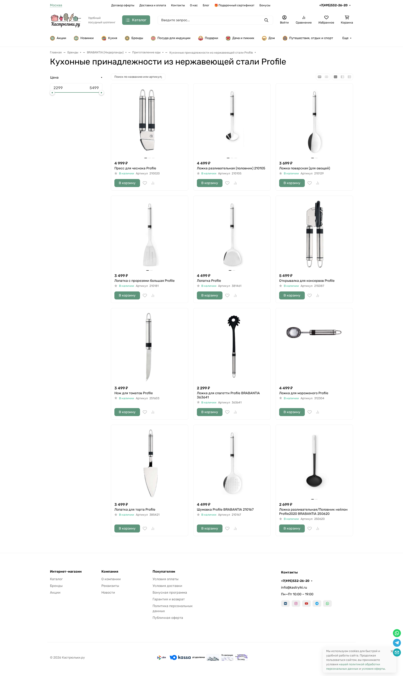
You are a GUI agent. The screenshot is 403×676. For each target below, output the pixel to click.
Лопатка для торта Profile (134, 509)
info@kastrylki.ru (294, 587)
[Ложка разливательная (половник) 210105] (232, 122)
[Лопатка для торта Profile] (149, 463)
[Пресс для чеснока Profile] (149, 122)
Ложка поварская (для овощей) (304, 168)
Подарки (211, 38)
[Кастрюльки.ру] (65, 20)
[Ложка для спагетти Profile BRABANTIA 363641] (232, 347)
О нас (194, 5)
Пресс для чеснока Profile (135, 168)
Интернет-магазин (66, 571)
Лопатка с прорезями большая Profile (144, 281)
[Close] (392, 651)
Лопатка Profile (209, 281)
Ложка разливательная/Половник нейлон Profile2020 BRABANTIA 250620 (313, 511)
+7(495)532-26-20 (333, 5)
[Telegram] (317, 603)
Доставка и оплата (152, 5)
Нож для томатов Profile (133, 393)
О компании (111, 579)
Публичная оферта (168, 618)
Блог (206, 5)
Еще (345, 38)
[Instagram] (296, 603)
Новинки (87, 38)
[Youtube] (306, 603)
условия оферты (373, 669)
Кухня (112, 38)
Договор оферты (122, 5)
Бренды (137, 38)
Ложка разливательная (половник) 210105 (231, 168)
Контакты (178, 5)
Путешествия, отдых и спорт (311, 38)
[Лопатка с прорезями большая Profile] (149, 234)
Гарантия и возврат (169, 599)
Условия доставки (167, 586)
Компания (109, 571)
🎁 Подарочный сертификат (234, 5)
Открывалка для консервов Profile (307, 281)
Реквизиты (110, 586)
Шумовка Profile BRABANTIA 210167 (225, 509)
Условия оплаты (165, 579)
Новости (108, 592)
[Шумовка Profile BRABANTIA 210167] (232, 463)
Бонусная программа (170, 592)
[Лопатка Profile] (232, 234)
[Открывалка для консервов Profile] (314, 234)
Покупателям (164, 571)
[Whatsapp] (327, 603)
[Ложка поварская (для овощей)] (314, 122)
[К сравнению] (153, 183)
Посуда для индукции (173, 38)
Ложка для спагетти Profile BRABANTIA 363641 (228, 395)
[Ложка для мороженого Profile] (314, 347)
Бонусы (264, 5)
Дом (271, 38)
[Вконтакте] (285, 603)
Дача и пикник (243, 38)
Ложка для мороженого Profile (303, 393)
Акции (61, 38)
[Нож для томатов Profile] (149, 347)
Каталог (56, 579)
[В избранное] (145, 183)
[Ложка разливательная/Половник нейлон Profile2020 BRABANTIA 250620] (314, 463)
